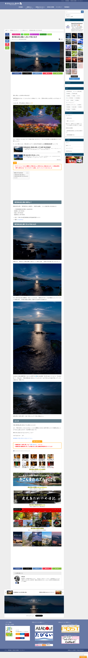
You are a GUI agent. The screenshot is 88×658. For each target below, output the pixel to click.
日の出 (79, 95)
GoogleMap (20, 219)
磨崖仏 (72, 100)
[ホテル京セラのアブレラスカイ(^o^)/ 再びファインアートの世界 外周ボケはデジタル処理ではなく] (80, 65)
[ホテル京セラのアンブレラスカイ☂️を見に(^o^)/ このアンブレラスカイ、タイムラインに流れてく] (74, 71)
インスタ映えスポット (16, 34)
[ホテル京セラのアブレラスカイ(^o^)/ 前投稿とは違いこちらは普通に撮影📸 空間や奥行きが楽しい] (68, 71)
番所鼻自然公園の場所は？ (20, 174)
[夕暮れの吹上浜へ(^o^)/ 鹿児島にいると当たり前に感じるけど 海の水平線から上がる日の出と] (80, 59)
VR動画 (74, 95)
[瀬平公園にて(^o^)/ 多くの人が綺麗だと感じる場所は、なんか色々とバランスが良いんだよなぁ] (74, 65)
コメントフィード (69, 148)
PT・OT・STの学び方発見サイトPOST (70, 624)
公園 (22, 34)
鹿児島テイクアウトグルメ (71, 104)
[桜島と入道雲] (68, 41)
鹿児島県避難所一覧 (70, 134)
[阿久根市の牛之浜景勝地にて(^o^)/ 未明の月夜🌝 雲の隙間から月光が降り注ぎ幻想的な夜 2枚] (68, 35)
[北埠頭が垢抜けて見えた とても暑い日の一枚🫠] (74, 41)
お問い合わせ (33, 444)
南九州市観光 (26, 34)
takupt (62, 39)
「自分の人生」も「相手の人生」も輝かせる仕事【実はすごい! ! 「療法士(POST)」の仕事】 (22, 628)
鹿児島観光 (49, 34)
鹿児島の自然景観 (43, 34)
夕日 (68, 100)
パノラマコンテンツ (70, 102)
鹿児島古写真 (69, 91)
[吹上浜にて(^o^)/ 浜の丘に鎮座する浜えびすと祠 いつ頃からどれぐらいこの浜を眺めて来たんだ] (74, 59)
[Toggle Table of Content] (26, 173)
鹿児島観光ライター (44, 632)
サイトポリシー (80, 0)
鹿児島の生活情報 (73, 0)
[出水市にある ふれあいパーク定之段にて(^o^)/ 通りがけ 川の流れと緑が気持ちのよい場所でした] (74, 53)
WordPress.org (69, 151)
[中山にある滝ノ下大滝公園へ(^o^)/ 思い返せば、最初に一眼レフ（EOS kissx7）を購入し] (68, 65)
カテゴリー (68, 14)
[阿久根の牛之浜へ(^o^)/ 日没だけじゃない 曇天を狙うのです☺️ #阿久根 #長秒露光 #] (80, 53)
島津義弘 (68, 95)
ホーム (63, 0)
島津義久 (68, 109)
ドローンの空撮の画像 (77, 91)
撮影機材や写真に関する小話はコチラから (22, 438)
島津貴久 (79, 104)
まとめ (16, 177)
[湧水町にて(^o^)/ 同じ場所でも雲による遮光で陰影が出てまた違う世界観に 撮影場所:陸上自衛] (80, 41)
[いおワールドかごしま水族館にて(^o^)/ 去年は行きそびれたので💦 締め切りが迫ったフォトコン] (80, 35)
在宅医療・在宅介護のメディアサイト (70, 635)
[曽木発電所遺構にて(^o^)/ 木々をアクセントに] (68, 53)
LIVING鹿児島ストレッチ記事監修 (44, 643)
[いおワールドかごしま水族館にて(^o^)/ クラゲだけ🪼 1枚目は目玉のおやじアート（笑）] (74, 35)
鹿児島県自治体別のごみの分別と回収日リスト (74, 131)
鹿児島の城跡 (75, 93)
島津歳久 (77, 100)
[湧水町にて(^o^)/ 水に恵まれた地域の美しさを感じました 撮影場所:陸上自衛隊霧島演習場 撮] (80, 47)
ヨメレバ (20, 630)
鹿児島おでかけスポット (34, 34)
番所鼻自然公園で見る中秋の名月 (21, 176)
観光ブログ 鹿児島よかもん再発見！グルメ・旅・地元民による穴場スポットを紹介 (74, 124)
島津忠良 (68, 93)
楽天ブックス (27, 635)
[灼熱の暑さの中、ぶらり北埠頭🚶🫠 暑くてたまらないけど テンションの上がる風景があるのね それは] (68, 47)
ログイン (67, 142)
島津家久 (74, 109)
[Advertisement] (34, 19)
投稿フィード (68, 145)
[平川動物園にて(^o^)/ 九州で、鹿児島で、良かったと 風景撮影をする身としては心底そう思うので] (74, 47)
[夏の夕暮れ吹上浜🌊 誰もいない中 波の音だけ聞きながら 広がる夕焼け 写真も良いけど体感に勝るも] (68, 59)
